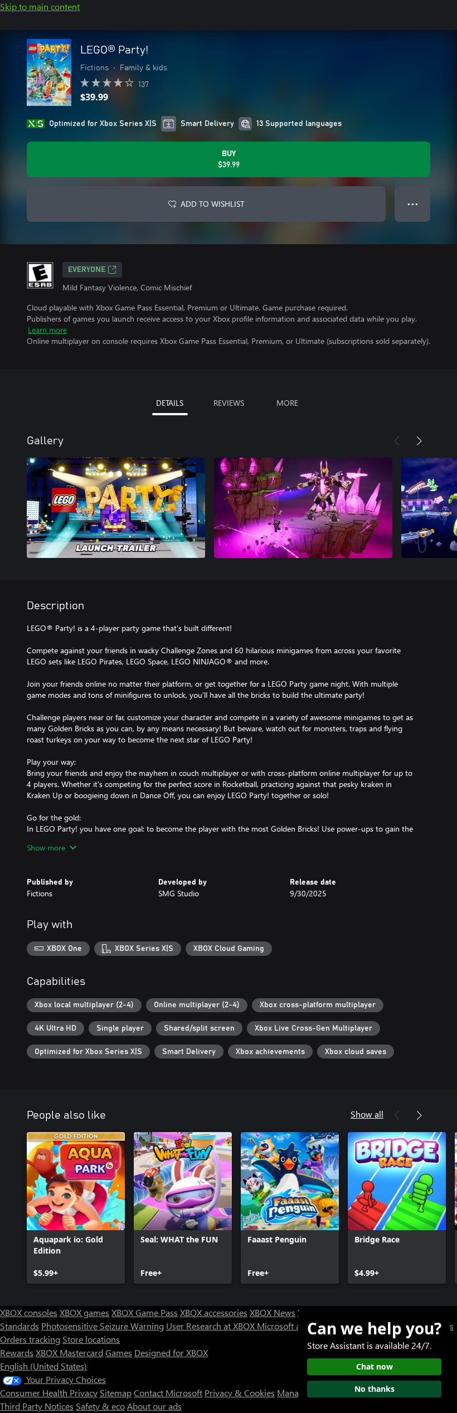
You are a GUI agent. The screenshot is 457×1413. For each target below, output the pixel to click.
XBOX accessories (213, 1312)
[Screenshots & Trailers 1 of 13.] (116, 508)
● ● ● (412, 204)
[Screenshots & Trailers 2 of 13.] (303, 508)
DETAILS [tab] (169, 402)
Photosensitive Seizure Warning (102, 1326)
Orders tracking (30, 1339)
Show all (367, 1114)
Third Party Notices (37, 1406)
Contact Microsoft (168, 1393)
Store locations (91, 1339)
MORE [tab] (287, 402)
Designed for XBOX (171, 1352)
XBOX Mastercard (69, 1352)
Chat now (374, 1366)
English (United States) (43, 1366)
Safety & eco (100, 1406)
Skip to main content (40, 6)
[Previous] (397, 441)
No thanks (374, 1388)
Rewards (16, 1352)
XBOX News (272, 1312)
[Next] (419, 441)
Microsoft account (291, 1326)
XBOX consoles (28, 1312)
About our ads (154, 1406)
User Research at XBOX (211, 1326)
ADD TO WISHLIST (212, 203)
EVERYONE (86, 270)
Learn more (47, 329)
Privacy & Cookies (240, 1393)
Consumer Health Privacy (49, 1393)
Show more (46, 847)
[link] (76, 1208)
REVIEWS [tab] (228, 402)
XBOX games (84, 1312)
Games (118, 1352)
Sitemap (116, 1393)
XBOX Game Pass (144, 1312)
